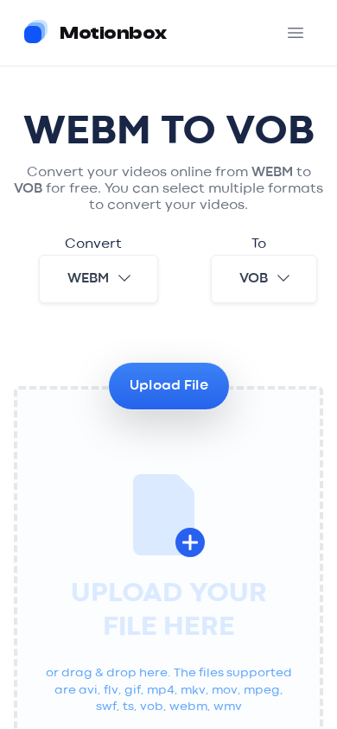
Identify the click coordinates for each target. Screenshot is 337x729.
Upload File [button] (169, 386)
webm (88, 279)
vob (253, 279)
